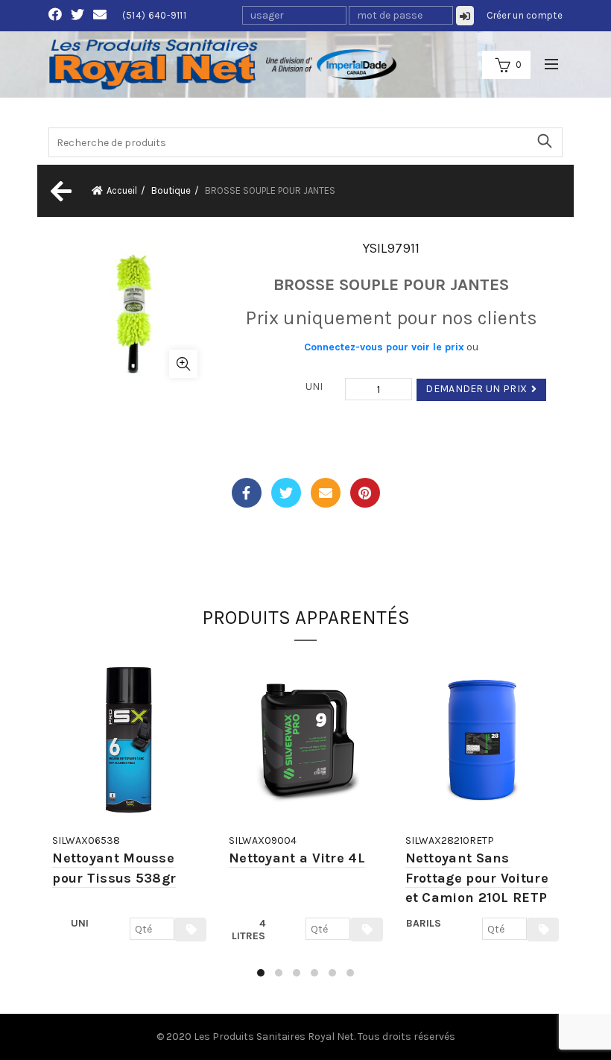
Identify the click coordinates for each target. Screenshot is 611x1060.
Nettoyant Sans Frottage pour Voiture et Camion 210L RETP (476, 878)
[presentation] (50, 822)
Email (326, 493)
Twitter (286, 493)
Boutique (171, 190)
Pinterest (365, 493)
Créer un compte (525, 15)
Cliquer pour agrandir (183, 364)
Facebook (247, 493)
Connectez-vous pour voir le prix (384, 347)
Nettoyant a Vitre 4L (297, 858)
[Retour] (59, 191)
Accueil (122, 190)
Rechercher (544, 141)
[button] (261, 972)
